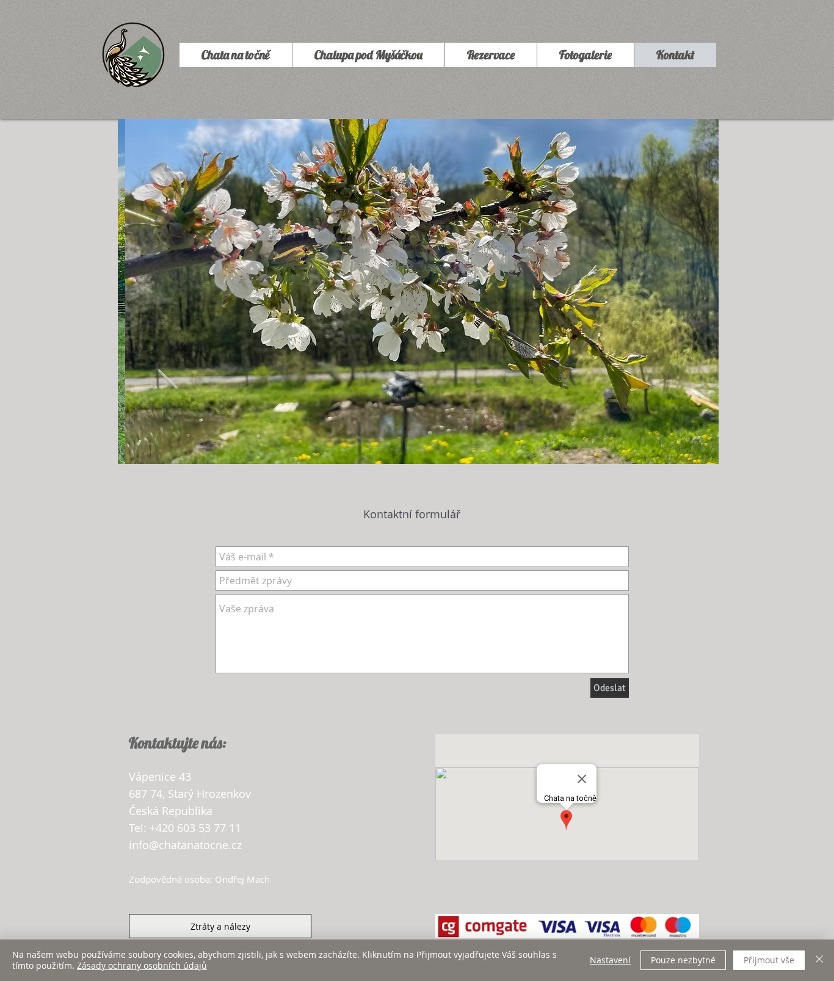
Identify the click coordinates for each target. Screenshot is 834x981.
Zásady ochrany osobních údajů (142, 965)
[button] (418, 291)
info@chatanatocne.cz (185, 845)
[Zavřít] (819, 960)
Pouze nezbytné (683, 960)
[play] (693, 453)
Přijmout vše (769, 960)
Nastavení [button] (610, 960)
